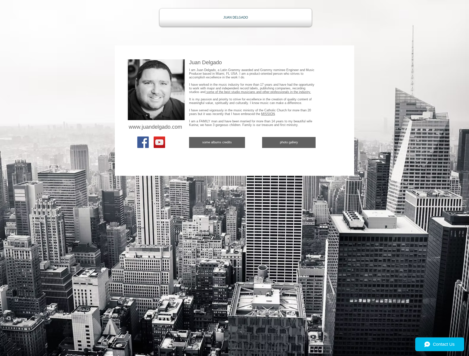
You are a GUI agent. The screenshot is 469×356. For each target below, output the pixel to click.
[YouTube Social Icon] (159, 142)
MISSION (268, 114)
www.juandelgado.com (155, 127)
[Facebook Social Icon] (143, 142)
